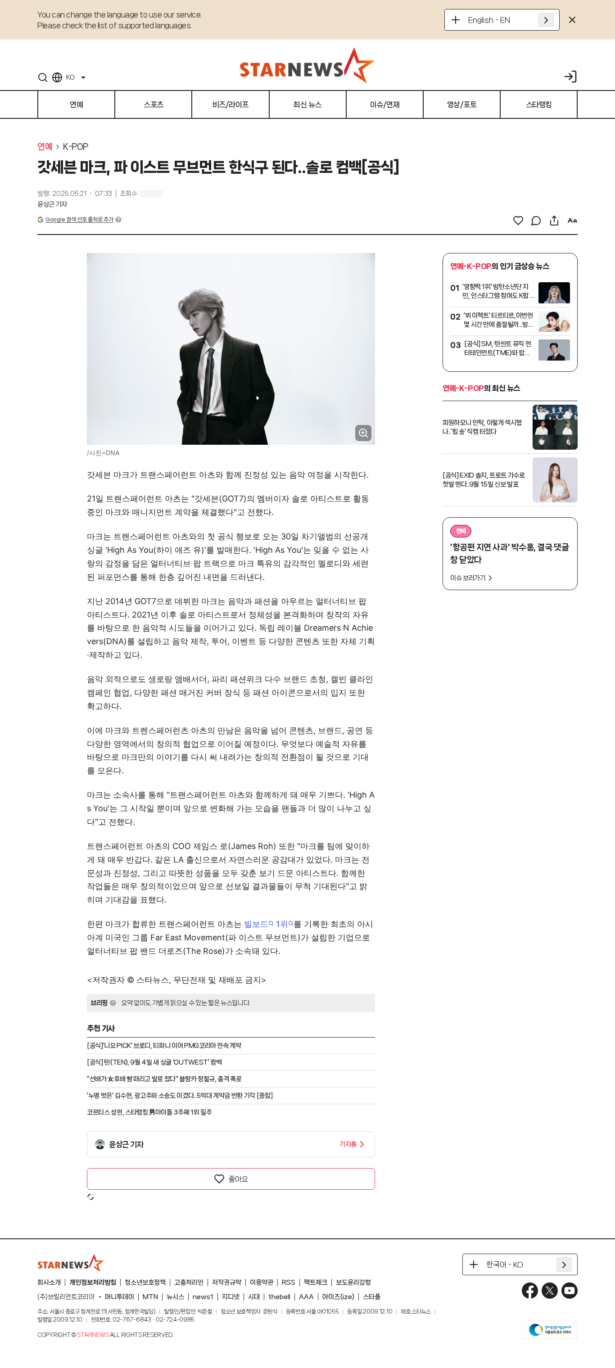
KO (70, 77)
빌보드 (256, 924)
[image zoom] (363, 433)
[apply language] (546, 20)
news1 (203, 1296)
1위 (282, 924)
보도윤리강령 (353, 1282)
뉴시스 (175, 1296)
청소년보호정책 (145, 1282)
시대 (254, 1296)
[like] (518, 220)
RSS (288, 1282)
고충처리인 (188, 1282)
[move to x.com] (550, 1290)
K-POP (75, 146)
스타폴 (371, 1296)
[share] (554, 220)
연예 (44, 146)
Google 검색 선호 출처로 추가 (79, 219)
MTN (150, 1296)
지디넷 (231, 1296)
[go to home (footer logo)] (71, 1263)
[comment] (536, 220)
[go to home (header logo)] (307, 65)
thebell (279, 1296)
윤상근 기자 (52, 204)
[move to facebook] (530, 1290)
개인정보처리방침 (92, 1282)
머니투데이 (119, 1296)
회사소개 (49, 1282)
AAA (306, 1296)
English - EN (489, 20)
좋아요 (238, 1179)
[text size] (572, 220)
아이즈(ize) (338, 1296)
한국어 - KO (504, 1264)
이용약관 (261, 1282)
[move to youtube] (569, 1290)
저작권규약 (226, 1282)
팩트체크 (315, 1282)
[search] (42, 77)
